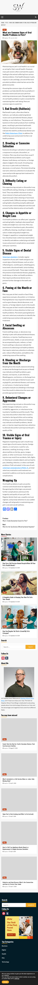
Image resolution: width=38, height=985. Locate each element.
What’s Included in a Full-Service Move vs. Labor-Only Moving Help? (18, 780)
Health (4, 954)
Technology (5, 962)
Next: (19, 525)
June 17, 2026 (13, 886)
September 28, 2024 (15, 635)
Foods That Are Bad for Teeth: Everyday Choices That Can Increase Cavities (19, 745)
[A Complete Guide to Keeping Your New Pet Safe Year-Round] (19, 583)
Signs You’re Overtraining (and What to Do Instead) (18, 814)
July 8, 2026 (13, 851)
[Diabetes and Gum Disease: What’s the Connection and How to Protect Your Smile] (19, 868)
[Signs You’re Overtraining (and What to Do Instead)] (19, 800)
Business (4, 946)
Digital (4, 950)
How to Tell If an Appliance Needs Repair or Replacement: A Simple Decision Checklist (16, 848)
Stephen (6, 38)
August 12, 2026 (14, 748)
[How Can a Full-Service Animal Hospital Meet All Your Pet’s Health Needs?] (19, 549)
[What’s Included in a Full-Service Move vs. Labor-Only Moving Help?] (19, 765)
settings (16, 978)
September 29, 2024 (15, 568)
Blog (4, 739)
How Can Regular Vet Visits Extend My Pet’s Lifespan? (16, 632)
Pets (4, 29)
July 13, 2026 (13, 783)
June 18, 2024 (13, 38)
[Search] (36, 17)
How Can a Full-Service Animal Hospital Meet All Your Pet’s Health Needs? (19, 564)
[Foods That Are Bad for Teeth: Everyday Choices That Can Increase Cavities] (19, 730)
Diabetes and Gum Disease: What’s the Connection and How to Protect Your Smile (18, 883)
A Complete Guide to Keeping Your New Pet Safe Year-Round (17, 598)
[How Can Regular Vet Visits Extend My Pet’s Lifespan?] (19, 617)
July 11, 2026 (13, 816)
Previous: (15, 519)
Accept (5, 982)
